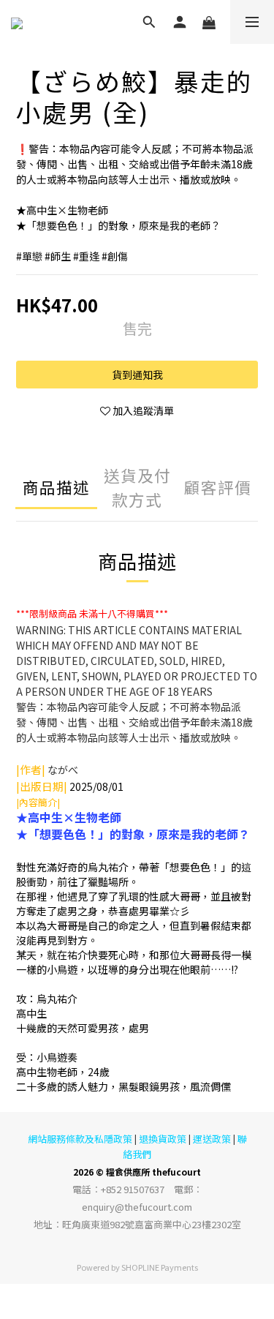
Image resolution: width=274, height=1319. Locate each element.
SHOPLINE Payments (159, 1267)
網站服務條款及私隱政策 (80, 1139)
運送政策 (212, 1139)
